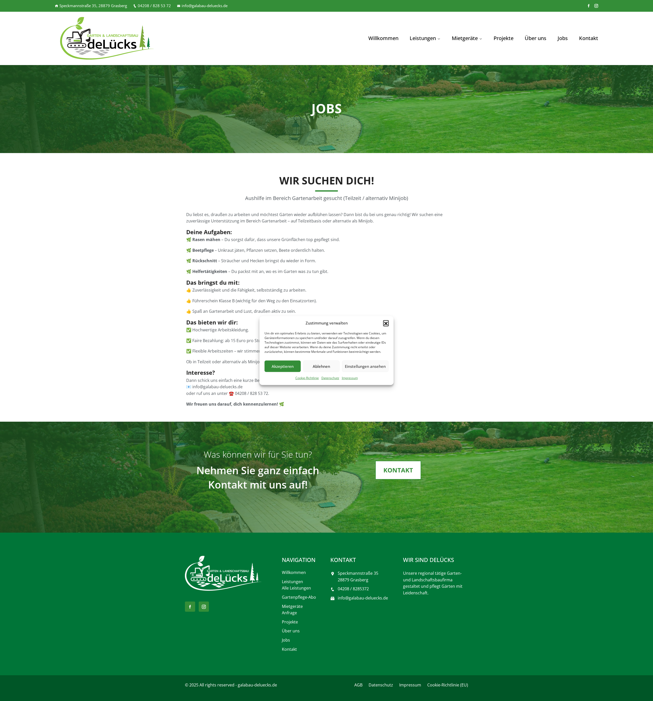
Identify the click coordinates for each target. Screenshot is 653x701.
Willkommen (383, 38)
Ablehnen (321, 366)
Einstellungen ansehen (365, 366)
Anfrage (289, 613)
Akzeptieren (283, 366)
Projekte (503, 38)
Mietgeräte (465, 38)
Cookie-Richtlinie (307, 378)
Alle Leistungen (296, 588)
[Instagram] (596, 6)
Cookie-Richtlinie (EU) (447, 685)
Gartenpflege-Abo (299, 597)
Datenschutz (330, 378)
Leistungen (423, 38)
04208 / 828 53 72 (154, 5)
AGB (358, 685)
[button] (385, 323)
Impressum (350, 378)
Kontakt (588, 38)
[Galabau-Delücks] (120, 38)
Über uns (535, 38)
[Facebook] (589, 6)
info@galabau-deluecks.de (205, 5)
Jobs (563, 38)
